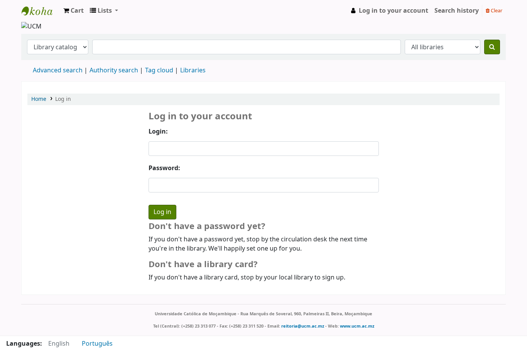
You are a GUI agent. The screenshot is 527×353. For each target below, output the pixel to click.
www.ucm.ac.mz (357, 326)
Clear (496, 10)
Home (38, 99)
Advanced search (58, 70)
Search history (456, 10)
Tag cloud (159, 70)
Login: (158, 131)
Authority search (114, 70)
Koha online (41, 10)
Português (97, 343)
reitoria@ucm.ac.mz (302, 326)
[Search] (492, 47)
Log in (63, 99)
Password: (164, 168)
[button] (73, 10)
